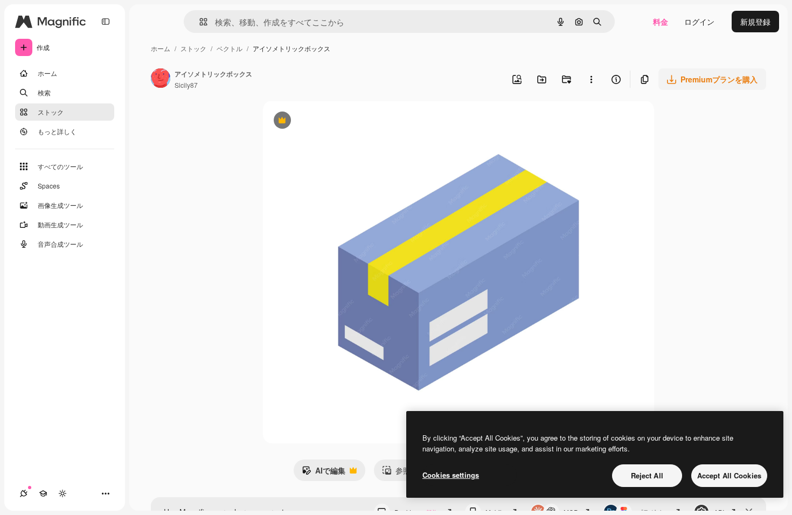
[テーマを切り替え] (62, 493)
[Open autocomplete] (199, 22)
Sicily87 (186, 84)
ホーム (160, 48)
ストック (193, 48)
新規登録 (755, 21)
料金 (660, 21)
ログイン (699, 21)
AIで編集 (323, 473)
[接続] (23, 493)
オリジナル (337, 121)
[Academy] (43, 493)
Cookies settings (450, 475)
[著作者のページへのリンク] (160, 79)
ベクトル (229, 48)
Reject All (647, 475)
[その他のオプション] (591, 79)
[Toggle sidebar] (105, 21)
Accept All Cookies (729, 475)
